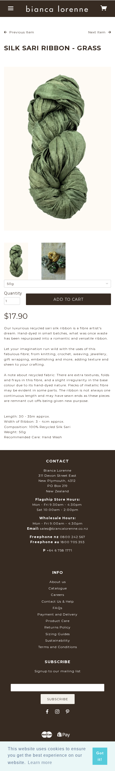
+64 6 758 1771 (59, 550)
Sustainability (57, 640)
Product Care (58, 621)
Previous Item (21, 32)
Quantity (12, 293)
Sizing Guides (57, 634)
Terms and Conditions (57, 647)
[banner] (57, 8)
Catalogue (57, 588)
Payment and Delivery (57, 614)
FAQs (57, 608)
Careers (57, 595)
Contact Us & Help (57, 601)
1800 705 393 (72, 542)
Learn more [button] (40, 762)
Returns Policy (57, 627)
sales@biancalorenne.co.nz (64, 528)
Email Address (57, 680)
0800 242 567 (72, 537)
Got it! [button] (100, 756)
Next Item (97, 32)
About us (57, 582)
